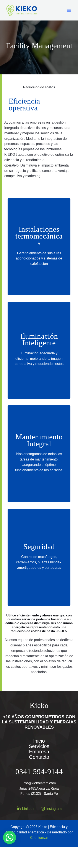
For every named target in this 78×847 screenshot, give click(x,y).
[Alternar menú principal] (69, 10)
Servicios (39, 746)
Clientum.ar (39, 837)
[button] (9, 837)
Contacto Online (40, 271)
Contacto (39, 757)
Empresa (39, 751)
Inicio (39, 741)
